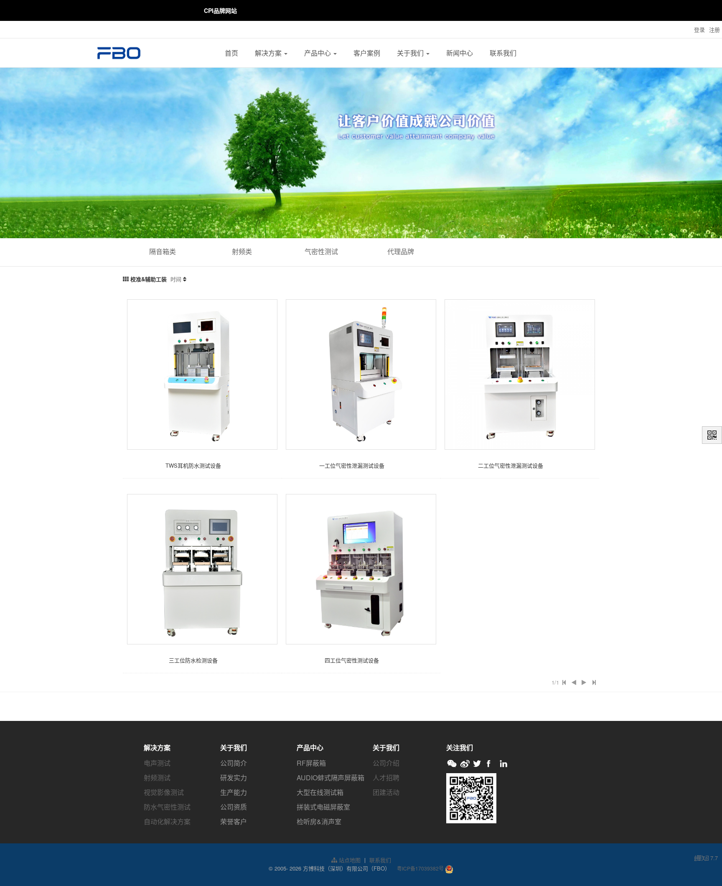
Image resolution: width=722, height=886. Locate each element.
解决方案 (269, 53)
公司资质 (233, 807)
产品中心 (318, 53)
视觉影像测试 (164, 792)
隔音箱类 (162, 251)
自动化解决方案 (167, 821)
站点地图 (349, 860)
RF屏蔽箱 (311, 763)
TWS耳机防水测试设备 (193, 465)
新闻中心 (459, 53)
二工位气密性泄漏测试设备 (510, 465)
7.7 (706, 858)
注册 (714, 29)
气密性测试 (321, 251)
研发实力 (233, 777)
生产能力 (233, 792)
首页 (231, 53)
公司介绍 (386, 763)
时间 (175, 279)
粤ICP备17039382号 (420, 868)
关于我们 (411, 53)
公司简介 (233, 763)
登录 (699, 29)
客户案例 (366, 53)
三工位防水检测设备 (193, 660)
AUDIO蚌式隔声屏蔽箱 (330, 777)
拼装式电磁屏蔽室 (323, 807)
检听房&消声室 (319, 821)
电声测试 (157, 763)
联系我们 (503, 53)
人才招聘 (386, 777)
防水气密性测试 (167, 807)
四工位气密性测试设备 (352, 660)
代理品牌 (400, 251)
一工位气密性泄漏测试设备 (351, 465)
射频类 (242, 251)
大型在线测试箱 (320, 792)
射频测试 (157, 777)
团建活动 (386, 792)
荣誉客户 (233, 821)
